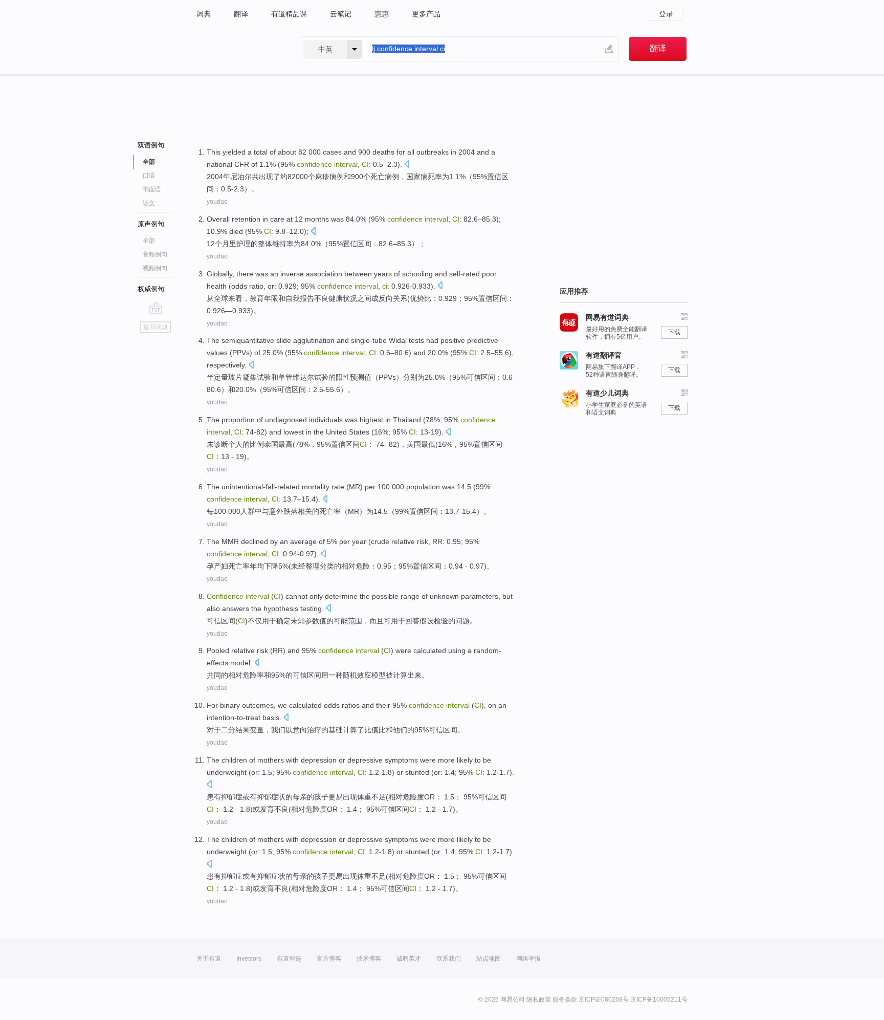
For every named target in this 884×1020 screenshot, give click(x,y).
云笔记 (340, 14)
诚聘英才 (408, 958)
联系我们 (448, 958)
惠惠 (381, 14)
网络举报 (528, 958)
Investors (248, 958)
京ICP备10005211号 (659, 999)
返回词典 (155, 327)
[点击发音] (406, 165)
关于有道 (208, 958)
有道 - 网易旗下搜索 (238, 48)
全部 (149, 240)
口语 (149, 175)
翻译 (241, 14)
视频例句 (155, 268)
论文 (149, 203)
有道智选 (289, 958)
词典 (203, 14)
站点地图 (488, 958)
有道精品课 (289, 14)
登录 (666, 14)
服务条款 (564, 999)
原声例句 (151, 224)
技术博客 (369, 958)
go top (155, 307)
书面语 (152, 189)
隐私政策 (538, 999)
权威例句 (151, 289)
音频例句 (155, 254)
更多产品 (426, 14)
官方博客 (329, 958)
